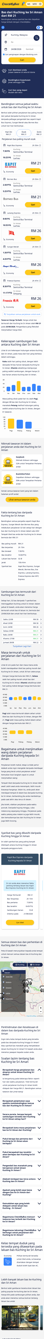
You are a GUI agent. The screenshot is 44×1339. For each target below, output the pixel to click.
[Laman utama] (10, 4)
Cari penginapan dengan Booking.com (21, 54)
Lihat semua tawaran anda (22, 499)
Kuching (20, 967)
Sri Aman (36, 967)
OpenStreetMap (31, 1018)
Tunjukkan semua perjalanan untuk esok (23, 314)
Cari (33, 171)
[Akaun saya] (22, 3)
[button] (26, 991)
